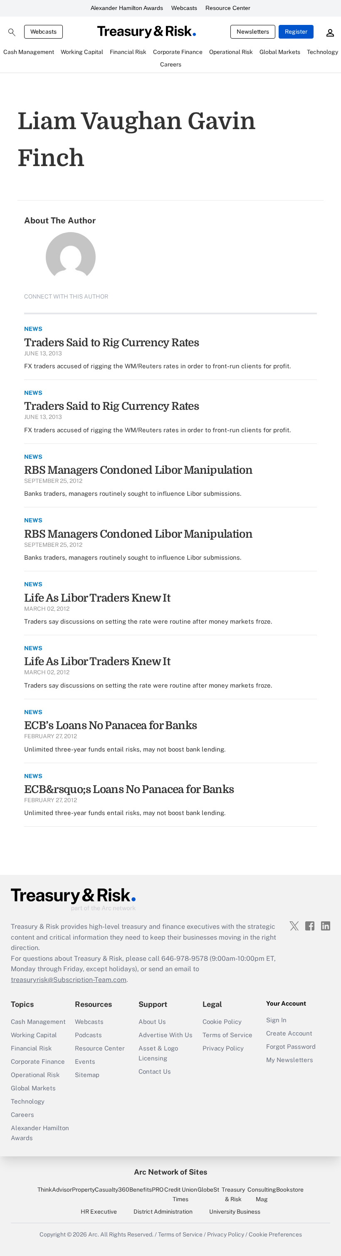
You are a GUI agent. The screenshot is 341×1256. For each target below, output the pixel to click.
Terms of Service (227, 1034)
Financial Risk (31, 1048)
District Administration (163, 1211)
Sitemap (87, 1074)
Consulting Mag (261, 1194)
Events (85, 1061)
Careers (22, 1114)
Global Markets (33, 1088)
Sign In (276, 1019)
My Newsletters (289, 1059)
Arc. (93, 1234)
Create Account (289, 1033)
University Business (234, 1211)
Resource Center (227, 8)
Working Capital (34, 1034)
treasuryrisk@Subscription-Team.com (68, 980)
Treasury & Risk (233, 1194)
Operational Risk (35, 1074)
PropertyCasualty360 (100, 1189)
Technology (27, 1101)
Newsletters (253, 31)
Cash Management (38, 1021)
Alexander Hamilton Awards (127, 8)
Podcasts (88, 1034)
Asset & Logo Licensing (158, 1053)
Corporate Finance (38, 1061)
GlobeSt (208, 1189)
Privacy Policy (223, 1048)
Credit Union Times (180, 1194)
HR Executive (99, 1211)
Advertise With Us (165, 1034)
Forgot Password (291, 1046)
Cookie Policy (222, 1021)
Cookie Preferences (275, 1234)
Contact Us (154, 1071)
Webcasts (184, 8)
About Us (152, 1021)
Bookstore (290, 1189)
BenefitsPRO (146, 1189)
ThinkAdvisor (54, 1189)
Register (296, 31)
